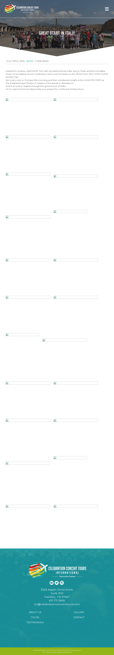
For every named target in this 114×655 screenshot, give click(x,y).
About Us (35, 612)
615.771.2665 (57, 600)
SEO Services (67, 652)
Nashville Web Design (54, 652)
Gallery (79, 612)
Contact (78, 617)
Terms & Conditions (74, 650)
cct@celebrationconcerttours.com (57, 604)
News (29, 61)
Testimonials (35, 622)
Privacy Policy (62, 650)
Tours (35, 617)
